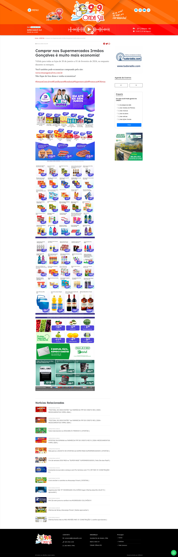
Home (36, 38)
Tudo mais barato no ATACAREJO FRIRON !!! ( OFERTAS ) (69, 431)
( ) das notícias (122, 116)
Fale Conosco (122, 545)
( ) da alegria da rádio (124, 105)
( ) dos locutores (123, 113)
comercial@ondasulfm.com (73, 538)
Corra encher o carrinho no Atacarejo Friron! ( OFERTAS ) (68, 480)
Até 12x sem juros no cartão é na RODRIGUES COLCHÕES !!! (69, 500)
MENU (35, 10)
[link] (48, 73)
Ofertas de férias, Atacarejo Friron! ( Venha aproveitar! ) (68, 510)
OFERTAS (41, 38)
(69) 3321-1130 (69, 542)
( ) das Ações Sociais (124, 119)
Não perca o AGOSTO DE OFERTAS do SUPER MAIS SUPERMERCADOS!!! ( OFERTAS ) (79, 451)
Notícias (121, 541)
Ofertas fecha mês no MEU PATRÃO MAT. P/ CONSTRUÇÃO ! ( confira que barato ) (77, 520)
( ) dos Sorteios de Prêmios (126, 108)
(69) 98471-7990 (69, 545)
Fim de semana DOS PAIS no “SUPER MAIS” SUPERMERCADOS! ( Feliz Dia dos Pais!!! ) (79, 460)
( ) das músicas (123, 110)
